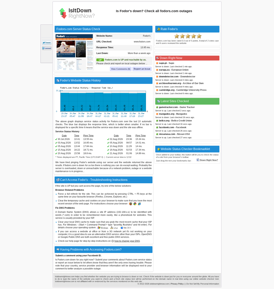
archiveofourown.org (170, 83)
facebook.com (166, 127)
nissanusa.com (167, 134)
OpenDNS (146, 234)
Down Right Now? (209, 160)
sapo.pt (163, 63)
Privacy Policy (177, 284)
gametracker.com (168, 107)
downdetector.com (169, 76)
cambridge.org (166, 90)
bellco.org (164, 120)
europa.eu (164, 70)
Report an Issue (142, 69)
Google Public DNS (70, 237)
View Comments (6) (120, 69)
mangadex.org (166, 114)
